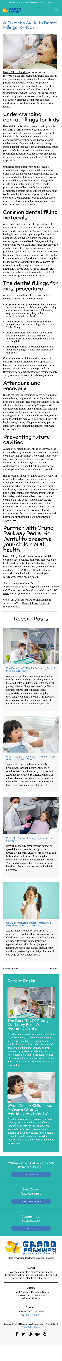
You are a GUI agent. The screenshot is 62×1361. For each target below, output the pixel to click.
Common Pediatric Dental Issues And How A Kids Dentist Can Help (28, 924)
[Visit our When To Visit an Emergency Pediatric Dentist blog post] (31, 815)
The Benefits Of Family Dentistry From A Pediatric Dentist (31, 669)
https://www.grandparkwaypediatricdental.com (29, 586)
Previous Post (11, 968)
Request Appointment (31, 1201)
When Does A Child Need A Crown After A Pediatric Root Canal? (30, 758)
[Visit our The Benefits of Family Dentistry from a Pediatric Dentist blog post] (31, 646)
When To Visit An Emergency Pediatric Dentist (29, 839)
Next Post (52, 968)
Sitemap (37, 1327)
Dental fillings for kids (15, 72)
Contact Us (31, 1228)
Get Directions (31, 1174)
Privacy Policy (27, 1327)
